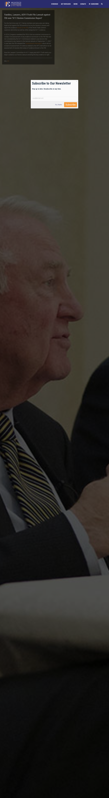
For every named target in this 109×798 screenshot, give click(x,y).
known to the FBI (22, 28)
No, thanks (58, 104)
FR (8, 61)
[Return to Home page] (12, 4)
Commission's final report (33, 43)
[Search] (102, 4)
